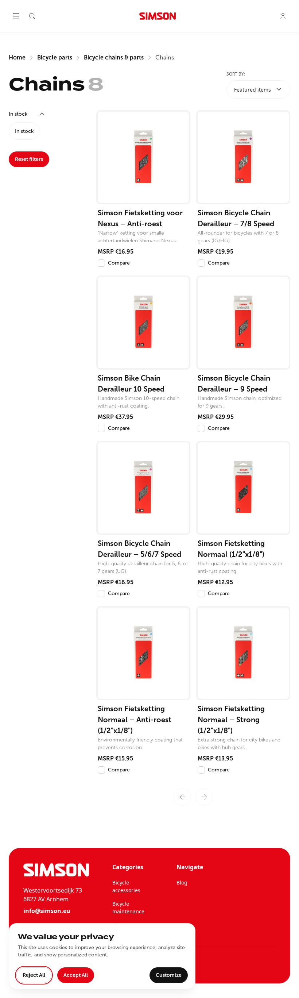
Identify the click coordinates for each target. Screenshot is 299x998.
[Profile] (283, 16)
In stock (24, 131)
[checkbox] (101, 263)
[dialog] (102, 956)
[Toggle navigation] (16, 16)
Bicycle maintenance (128, 907)
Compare (119, 263)
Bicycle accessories (126, 886)
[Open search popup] (32, 16)
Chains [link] (164, 57)
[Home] (157, 16)
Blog (181, 882)
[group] (47, 131)
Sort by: (235, 74)
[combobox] (258, 89)
